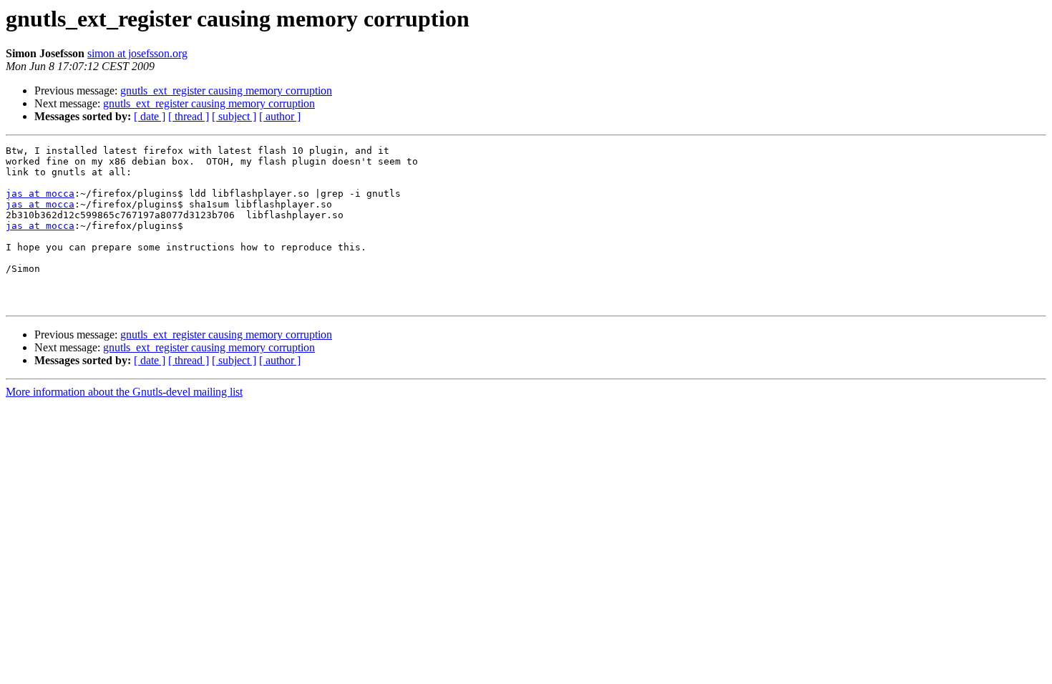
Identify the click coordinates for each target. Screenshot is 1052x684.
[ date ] (149, 116)
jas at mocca (40, 193)
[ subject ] (234, 116)
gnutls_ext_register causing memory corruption (226, 90)
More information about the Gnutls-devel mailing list (124, 392)
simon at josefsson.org (137, 53)
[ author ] (280, 116)
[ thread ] (188, 116)
